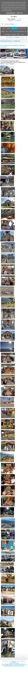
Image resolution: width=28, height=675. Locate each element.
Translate (18, 20)
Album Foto (14, 28)
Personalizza (10, 13)
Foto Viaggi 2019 (17, 37)
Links (22, 34)
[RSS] (11, 16)
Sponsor (14, 34)
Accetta (19, 13)
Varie (18, 34)
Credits (10, 663)
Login (17, 663)
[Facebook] (14, 16)
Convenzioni (7, 34)
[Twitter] (16, 16)
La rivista (8, 28)
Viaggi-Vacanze (22, 28)
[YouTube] (13, 16)
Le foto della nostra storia (20, 31)
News (11, 31)
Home (3, 28)
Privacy (14, 663)
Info (7, 31)
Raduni (2, 31)
